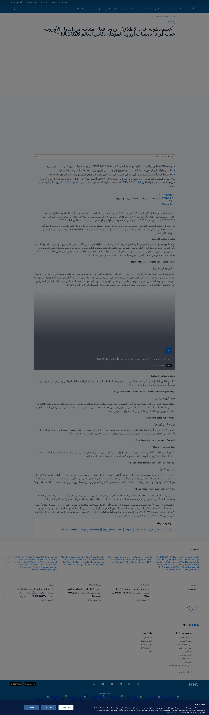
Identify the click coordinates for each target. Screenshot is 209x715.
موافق (32, 707)
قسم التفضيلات (66, 707)
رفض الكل (48, 707)
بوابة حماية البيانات (173, 712)
